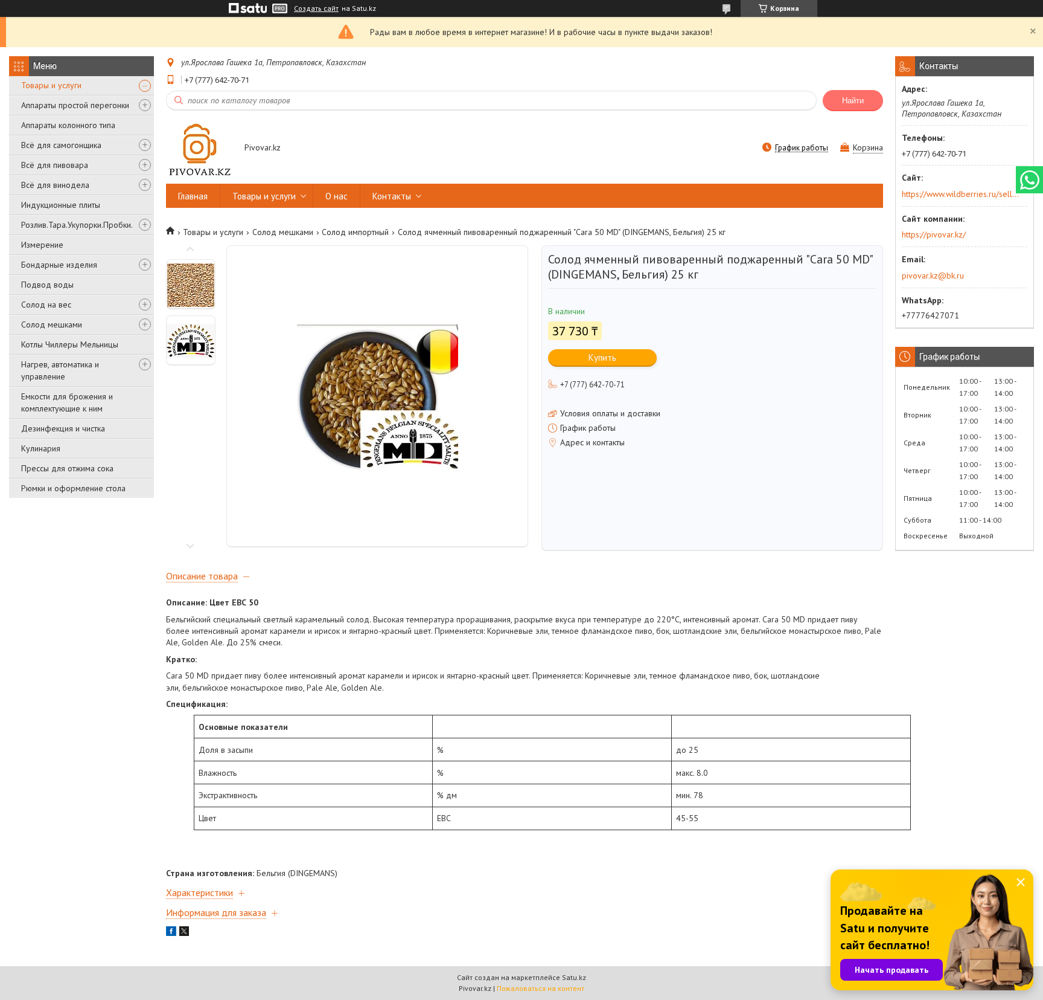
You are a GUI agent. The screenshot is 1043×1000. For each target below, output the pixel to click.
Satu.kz (574, 977)
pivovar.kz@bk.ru (933, 275)
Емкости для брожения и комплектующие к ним (67, 402)
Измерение (42, 244)
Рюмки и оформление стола (73, 488)
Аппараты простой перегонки (75, 105)
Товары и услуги (51, 85)
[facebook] (171, 932)
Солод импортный (355, 232)
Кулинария (40, 448)
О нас (336, 196)
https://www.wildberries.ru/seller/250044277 (960, 194)
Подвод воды (47, 284)
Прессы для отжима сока (67, 468)
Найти (853, 100)
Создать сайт (316, 8)
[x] (184, 932)
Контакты (391, 196)
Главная (193, 196)
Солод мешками (51, 324)
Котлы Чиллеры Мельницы (69, 344)
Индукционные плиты (60, 204)
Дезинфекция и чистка (63, 428)
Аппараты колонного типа (68, 125)
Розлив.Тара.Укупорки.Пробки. (77, 224)
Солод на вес (46, 304)
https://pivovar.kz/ (934, 234)
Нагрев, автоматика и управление (60, 370)
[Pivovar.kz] (199, 148)
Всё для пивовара (54, 165)
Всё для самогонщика (61, 145)
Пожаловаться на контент (540, 988)
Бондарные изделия (59, 264)
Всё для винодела (55, 184)
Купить (602, 357)
